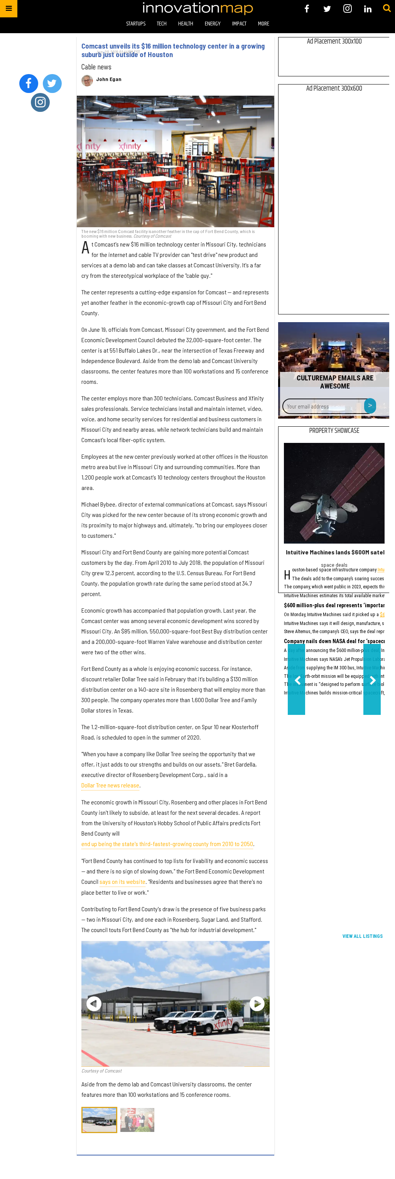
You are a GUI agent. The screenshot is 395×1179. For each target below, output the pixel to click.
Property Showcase (334, 431)
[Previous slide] (93, 1003)
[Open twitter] (327, 9)
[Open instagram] (347, 9)
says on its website (122, 881)
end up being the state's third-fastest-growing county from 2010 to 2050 (167, 843)
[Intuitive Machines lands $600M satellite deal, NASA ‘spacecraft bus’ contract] (334, 493)
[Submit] (387, 8)
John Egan (109, 79)
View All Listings (363, 936)
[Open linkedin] (368, 9)
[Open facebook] (307, 9)
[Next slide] (257, 1003)
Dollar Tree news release (110, 785)
